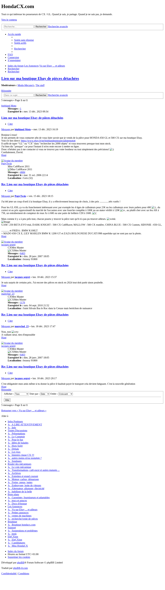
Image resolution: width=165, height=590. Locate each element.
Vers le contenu (9, 19)
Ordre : (54, 393)
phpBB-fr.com (20, 568)
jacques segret (8, 244)
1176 (22, 302)
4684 (22, 172)
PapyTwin (6, 163)
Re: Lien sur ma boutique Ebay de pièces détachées (34, 184)
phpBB (20, 562)
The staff (39, 85)
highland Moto (8, 105)
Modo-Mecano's (26, 85)
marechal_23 (7, 293)
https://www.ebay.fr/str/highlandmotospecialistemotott (48, 140)
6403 (22, 253)
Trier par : (34, 393)
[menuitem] (24, 40)
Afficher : (9, 393)
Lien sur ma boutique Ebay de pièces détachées (40, 78)
